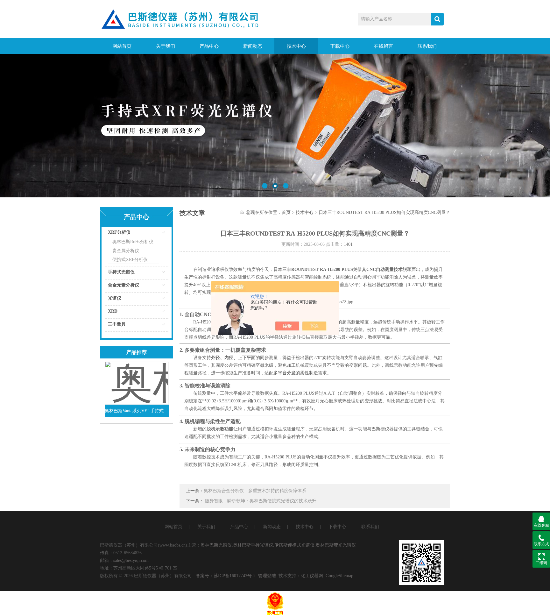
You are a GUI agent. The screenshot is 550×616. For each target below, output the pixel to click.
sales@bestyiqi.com (131, 560)
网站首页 (121, 46)
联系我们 (427, 46)
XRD (112, 311)
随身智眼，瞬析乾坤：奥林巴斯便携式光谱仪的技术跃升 (260, 501)
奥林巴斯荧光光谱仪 (336, 545)
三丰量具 (117, 324)
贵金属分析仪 (125, 250)
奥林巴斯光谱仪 (216, 545)
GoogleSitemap (339, 575)
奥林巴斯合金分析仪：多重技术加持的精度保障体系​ (255, 490)
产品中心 (209, 46)
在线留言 (383, 46)
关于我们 (165, 46)
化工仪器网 (312, 575)
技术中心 (296, 46)
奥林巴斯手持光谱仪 (253, 545)
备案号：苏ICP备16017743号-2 (226, 575)
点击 (155, 233)
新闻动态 (252, 46)
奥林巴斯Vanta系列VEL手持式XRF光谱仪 (137, 410)
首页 (286, 212)
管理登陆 (267, 575)
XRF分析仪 (119, 232)
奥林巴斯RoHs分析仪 (132, 241)
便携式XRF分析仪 (130, 259)
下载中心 (339, 46)
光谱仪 (114, 298)
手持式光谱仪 (121, 272)
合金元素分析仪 (123, 285)
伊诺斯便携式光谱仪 (294, 545)
